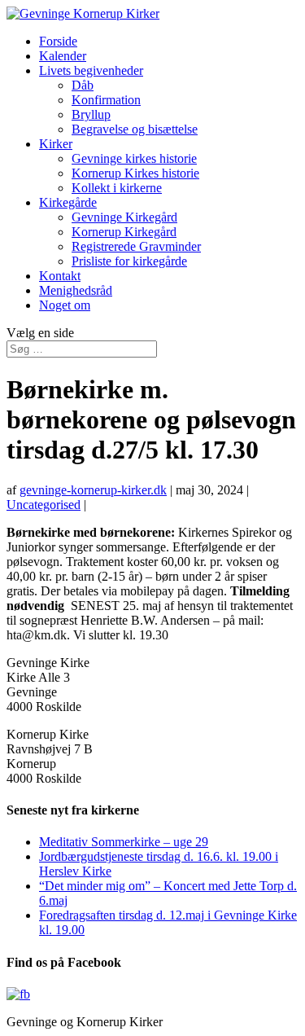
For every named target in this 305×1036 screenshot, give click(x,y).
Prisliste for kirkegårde (129, 261)
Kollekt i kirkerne (117, 188)
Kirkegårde (68, 202)
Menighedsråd (75, 290)
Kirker (55, 144)
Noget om (64, 305)
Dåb (83, 85)
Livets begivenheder (91, 70)
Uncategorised (44, 504)
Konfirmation (106, 100)
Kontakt (60, 276)
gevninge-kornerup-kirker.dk (93, 490)
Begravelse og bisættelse (135, 129)
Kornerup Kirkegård (124, 232)
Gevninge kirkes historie (134, 158)
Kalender (62, 56)
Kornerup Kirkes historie (135, 173)
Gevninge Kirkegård (124, 217)
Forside (58, 41)
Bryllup (91, 114)
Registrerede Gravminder (136, 246)
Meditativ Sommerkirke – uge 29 (123, 842)
